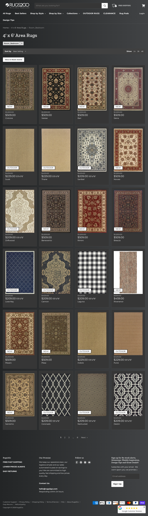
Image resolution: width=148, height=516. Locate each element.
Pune (116, 363)
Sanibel (81, 179)
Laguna (81, 302)
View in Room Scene (13, 60)
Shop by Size (55, 13)
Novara (117, 179)
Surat (7, 179)
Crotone (9, 118)
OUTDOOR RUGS (91, 13)
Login (142, 13)
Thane (44, 179)
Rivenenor (118, 302)
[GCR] (120, 508)
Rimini (81, 240)
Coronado (46, 424)
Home (6, 28)
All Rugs (7, 13)
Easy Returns (8, 504)
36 (138, 51)
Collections (72, 13)
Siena (116, 118)
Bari (79, 118)
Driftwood (10, 240)
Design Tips (8, 20)
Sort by (8, 51)
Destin (117, 424)
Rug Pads (124, 13)
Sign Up (117, 484)
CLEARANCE (109, 13)
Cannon (45, 302)
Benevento (47, 240)
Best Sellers (20, 13)
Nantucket (83, 424)
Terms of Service (53, 502)
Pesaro (8, 363)
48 (142, 51)
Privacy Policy (24, 502)
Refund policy (20, 504)
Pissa (44, 363)
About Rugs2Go (73, 502)
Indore (81, 363)
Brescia (117, 240)
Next (83, 437)
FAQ (62, 502)
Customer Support (10, 502)
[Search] (105, 5)
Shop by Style (37, 13)
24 (135, 51)
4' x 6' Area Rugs (18, 28)
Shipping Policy (38, 502)
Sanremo (9, 424)
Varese (45, 118)
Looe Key (9, 302)
